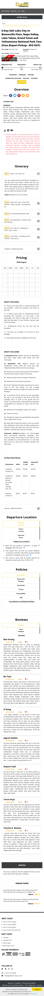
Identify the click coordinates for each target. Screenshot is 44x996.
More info (33, 994)
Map (21, 69)
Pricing (31, 75)
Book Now (21, 82)
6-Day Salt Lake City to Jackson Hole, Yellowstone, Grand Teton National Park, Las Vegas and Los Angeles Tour (20, 891)
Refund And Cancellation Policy (13, 985)
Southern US (7, 940)
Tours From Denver (9, 927)
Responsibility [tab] (21, 593)
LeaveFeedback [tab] (21, 630)
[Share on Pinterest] (19, 96)
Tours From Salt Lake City (11, 930)
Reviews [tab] (21, 625)
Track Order (14, 11)
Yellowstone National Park (17, 214)
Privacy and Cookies (29, 983)
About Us (11, 983)
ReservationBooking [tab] (21, 580)
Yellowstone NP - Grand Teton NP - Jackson (17, 221)
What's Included (11, 302)
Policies (26, 78)
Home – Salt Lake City (14, 174)
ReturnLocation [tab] (21, 530)
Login (23, 11)
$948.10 (34, 894)
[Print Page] (24, 96)
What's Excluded (11, 352)
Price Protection (30, 985)
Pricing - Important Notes (13, 508)
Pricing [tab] (21, 589)
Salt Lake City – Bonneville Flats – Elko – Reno (16, 229)
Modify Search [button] (22, 17)
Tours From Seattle (9, 924)
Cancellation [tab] (21, 575)
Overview (13, 75)
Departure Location (13, 78)
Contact (39, 985)
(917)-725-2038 (5, 11)
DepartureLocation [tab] (21, 524)
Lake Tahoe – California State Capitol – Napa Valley (17, 237)
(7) (14, 59)
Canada (5, 937)
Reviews (34, 78)
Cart (19, 11)
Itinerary (22, 75)
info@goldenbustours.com (13, 976)
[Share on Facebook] (11, 96)
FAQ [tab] (21, 597)
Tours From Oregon (9, 922)
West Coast (7, 943)
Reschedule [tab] (21, 585)
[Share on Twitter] (15, 96)
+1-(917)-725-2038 (10, 973)
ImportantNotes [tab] (21, 536)
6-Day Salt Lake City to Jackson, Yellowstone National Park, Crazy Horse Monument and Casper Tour (21, 900)
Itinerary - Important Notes (13, 249)
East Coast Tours (8, 946)
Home (3, 23)
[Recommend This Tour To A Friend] (28, 96)
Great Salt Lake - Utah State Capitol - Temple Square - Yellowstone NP (17, 204)
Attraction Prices (12, 458)
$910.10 (34, 904)
